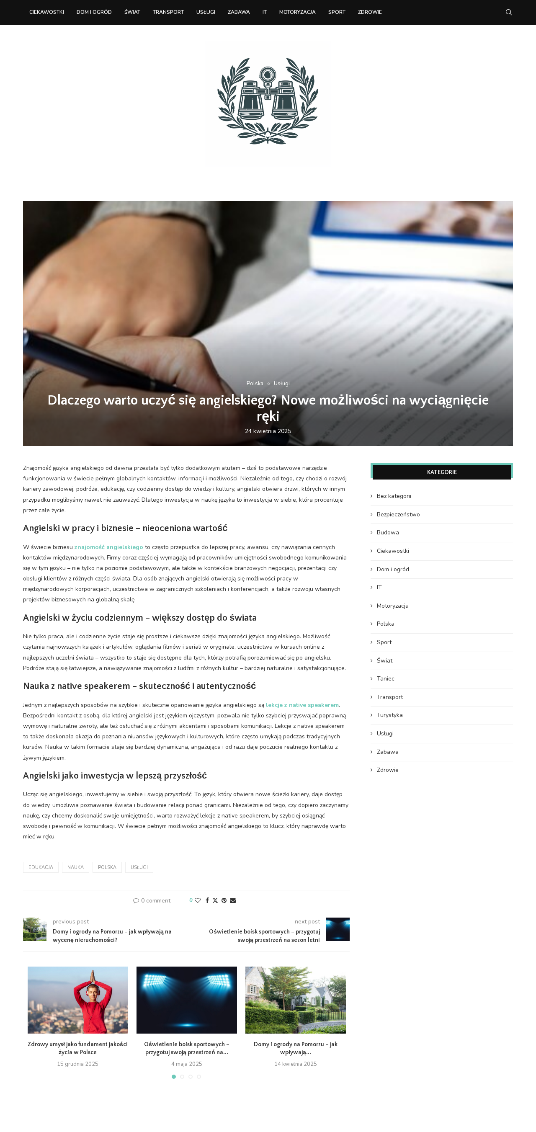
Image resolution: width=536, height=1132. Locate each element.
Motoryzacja (297, 12)
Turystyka (390, 715)
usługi (139, 867)
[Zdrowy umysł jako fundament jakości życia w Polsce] (78, 1000)
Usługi (205, 12)
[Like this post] (198, 901)
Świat (132, 12)
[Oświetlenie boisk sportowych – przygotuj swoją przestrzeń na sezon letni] (187, 1000)
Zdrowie (370, 12)
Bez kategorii (394, 496)
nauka (75, 867)
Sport (336, 12)
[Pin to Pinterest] (224, 901)
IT (265, 12)
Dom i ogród (94, 12)
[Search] (509, 12)
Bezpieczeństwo (398, 514)
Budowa (388, 532)
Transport (168, 12)
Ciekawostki (46, 12)
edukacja (40, 867)
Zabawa (239, 12)
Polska (107, 867)
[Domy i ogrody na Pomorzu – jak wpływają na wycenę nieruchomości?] (295, 1000)
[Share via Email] (233, 901)
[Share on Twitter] (215, 901)
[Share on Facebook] (207, 901)
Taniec (385, 679)
